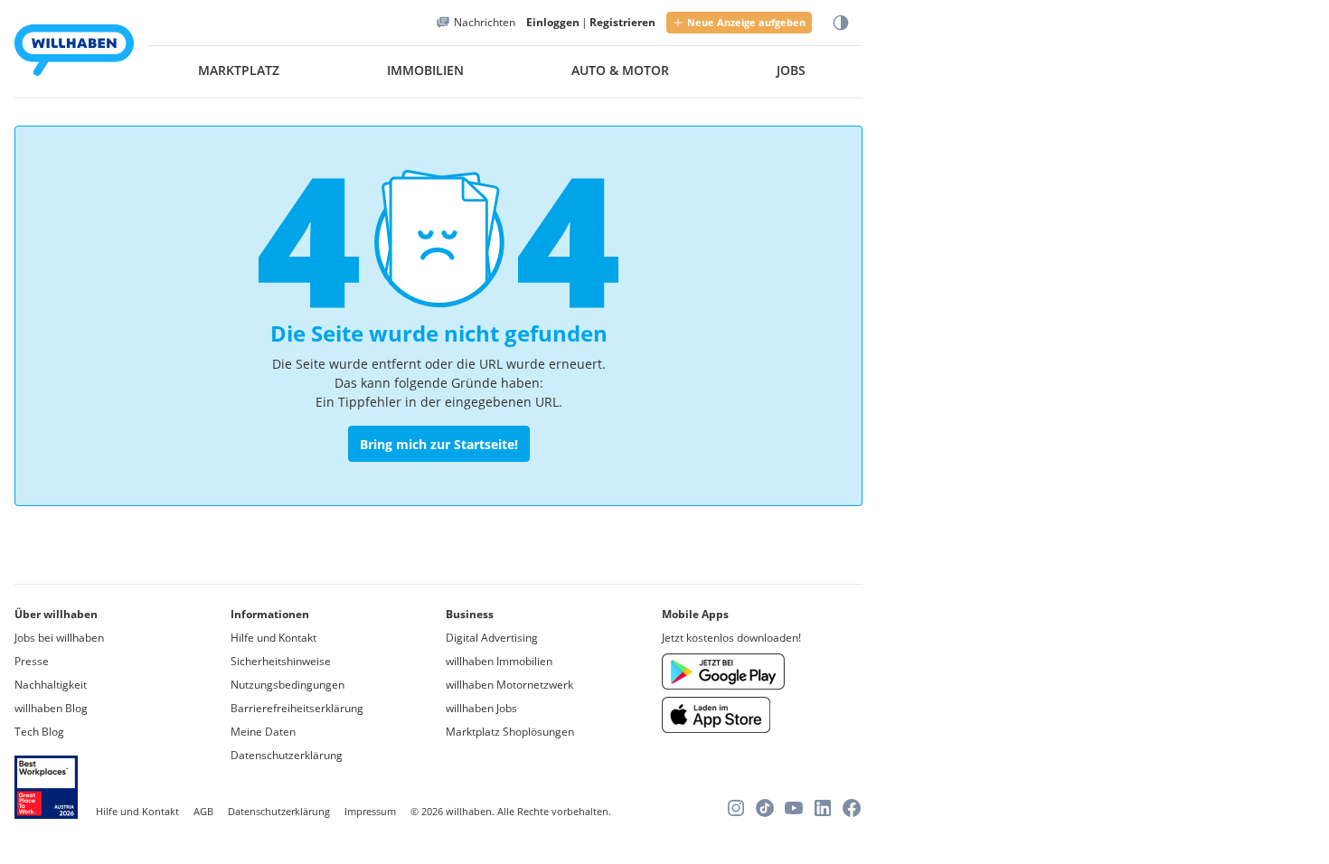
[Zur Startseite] (74, 52)
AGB (203, 811)
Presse (31, 661)
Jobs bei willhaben (59, 637)
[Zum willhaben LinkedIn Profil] (823, 808)
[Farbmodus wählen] (841, 23)
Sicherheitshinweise (281, 661)
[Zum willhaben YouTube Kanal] (794, 808)
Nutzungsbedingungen (287, 684)
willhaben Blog (51, 708)
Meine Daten (263, 731)
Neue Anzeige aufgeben (746, 22)
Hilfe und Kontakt (273, 637)
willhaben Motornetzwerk (509, 684)
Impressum (370, 811)
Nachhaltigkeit (50, 684)
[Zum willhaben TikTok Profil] (765, 808)
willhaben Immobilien (499, 661)
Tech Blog (39, 731)
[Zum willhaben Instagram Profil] (736, 808)
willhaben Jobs (481, 708)
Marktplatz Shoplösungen (510, 731)
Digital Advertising (492, 637)
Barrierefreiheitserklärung (297, 708)
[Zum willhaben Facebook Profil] (851, 808)
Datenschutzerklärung (287, 755)
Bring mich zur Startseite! (439, 444)
